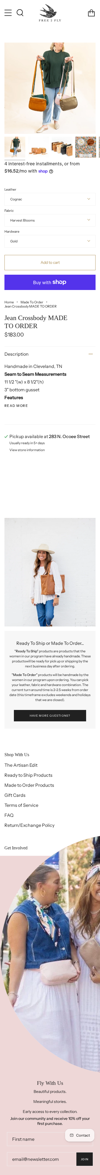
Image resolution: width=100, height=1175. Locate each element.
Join (84, 1159)
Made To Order (32, 302)
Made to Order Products (29, 785)
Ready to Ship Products (28, 775)
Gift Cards (15, 795)
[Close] (91, 864)
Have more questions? (50, 715)
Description (16, 354)
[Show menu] (8, 13)
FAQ (9, 815)
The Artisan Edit (21, 765)
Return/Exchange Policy (29, 825)
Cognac (16, 199)
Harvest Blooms (22, 220)
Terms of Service (21, 805)
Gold (14, 241)
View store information (27, 450)
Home (9, 302)
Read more (16, 405)
